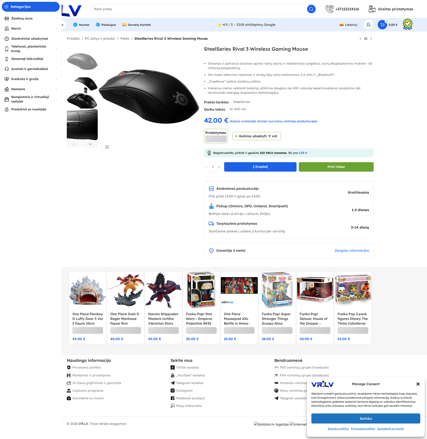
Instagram (184, 391)
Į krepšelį (260, 167)
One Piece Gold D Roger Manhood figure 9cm (124, 318)
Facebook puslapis (190, 398)
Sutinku (366, 418)
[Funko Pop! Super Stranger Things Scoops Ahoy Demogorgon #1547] (277, 290)
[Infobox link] (407, 25)
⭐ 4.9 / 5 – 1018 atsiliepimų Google (246, 24)
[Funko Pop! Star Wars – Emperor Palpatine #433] (201, 290)
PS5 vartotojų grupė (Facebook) (304, 367)
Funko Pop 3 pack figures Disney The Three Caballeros (353, 318)
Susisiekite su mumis (390, 428)
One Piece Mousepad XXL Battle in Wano (236, 318)
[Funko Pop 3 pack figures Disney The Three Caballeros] (353, 290)
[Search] (311, 9)
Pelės (124, 38)
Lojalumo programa (87, 391)
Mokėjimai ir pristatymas (91, 375)
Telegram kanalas (190, 383)
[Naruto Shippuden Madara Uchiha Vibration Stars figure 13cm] (163, 290)
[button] (418, 384)
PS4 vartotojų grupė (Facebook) (304, 375)
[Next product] (371, 38)
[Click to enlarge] (107, 146)
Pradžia (73, 38)
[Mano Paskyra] (368, 24)
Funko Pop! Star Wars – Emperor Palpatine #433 (199, 318)
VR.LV (83, 424)
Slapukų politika (338, 428)
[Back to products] (365, 38)
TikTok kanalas (187, 367)
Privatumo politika (363, 428)
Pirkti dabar (336, 166)
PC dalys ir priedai (100, 38)
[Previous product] (360, 38)
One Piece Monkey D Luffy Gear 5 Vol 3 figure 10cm (87, 318)
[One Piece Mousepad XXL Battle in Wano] (239, 290)
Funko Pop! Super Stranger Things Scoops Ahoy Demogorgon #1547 (276, 323)
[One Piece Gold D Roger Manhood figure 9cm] (125, 290)
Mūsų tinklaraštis (189, 406)
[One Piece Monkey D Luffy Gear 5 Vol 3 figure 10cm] (87, 290)
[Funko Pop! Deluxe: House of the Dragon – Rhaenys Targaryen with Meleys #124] (315, 290)
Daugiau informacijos (351, 250)
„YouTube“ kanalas (190, 375)
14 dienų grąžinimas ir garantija (96, 383)
